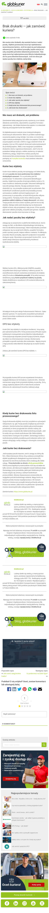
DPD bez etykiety (14, 103)
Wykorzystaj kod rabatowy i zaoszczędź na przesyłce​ (24, 526)
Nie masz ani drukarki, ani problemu (20, 95)
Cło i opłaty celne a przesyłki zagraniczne (25, 833)
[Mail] (40, 689)
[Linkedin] (14, 689)
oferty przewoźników (35, 463)
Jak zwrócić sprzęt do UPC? (21, 846)
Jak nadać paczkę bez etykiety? (19, 100)
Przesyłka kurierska (18, 158)
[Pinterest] (25, 689)
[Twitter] (19, 689)
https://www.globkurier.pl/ (23, 492)
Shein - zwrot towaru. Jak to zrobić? (23, 812)
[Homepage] (18, 4)
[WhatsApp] (30, 689)
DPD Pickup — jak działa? (20, 826)
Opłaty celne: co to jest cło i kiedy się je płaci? (26, 839)
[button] (40, 4)
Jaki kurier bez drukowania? (18, 108)
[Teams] (35, 689)
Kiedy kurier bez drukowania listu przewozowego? (25, 105)
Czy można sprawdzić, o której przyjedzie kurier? (27, 805)
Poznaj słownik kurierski (23, 895)
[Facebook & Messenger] (9, 689)
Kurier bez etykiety (15, 98)
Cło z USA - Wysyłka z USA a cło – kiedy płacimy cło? (28, 799)
